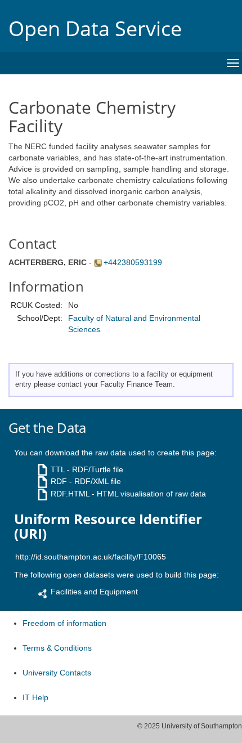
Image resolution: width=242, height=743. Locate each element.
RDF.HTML (70, 493)
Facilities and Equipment (94, 591)
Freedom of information (64, 623)
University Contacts (57, 672)
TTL (58, 469)
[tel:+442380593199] (99, 262)
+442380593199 (133, 262)
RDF (59, 481)
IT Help (35, 697)
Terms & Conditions (57, 647)
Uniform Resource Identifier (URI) (108, 526)
